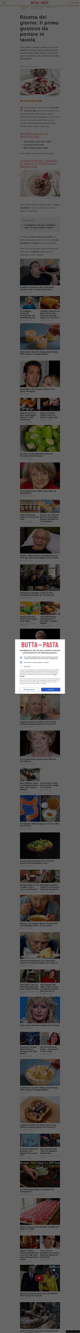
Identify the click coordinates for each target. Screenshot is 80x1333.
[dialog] (40, 666)
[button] (40, 666)
